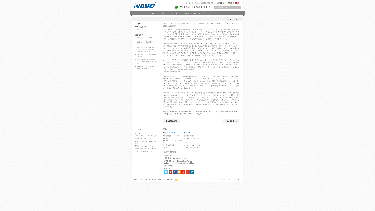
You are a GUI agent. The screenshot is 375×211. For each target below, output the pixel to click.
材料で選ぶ (188, 132)
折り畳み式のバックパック (171, 136)
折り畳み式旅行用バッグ (170, 145)
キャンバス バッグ (202, 43)
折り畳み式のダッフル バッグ (144, 138)
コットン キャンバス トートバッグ (189, 114)
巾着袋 (165, 147)
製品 (162, 13)
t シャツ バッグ (140, 133)
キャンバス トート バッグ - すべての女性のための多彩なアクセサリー (146, 42)
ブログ (238, 19)
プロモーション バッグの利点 (145, 37)
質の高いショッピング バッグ (144, 146)
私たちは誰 (150, 13)
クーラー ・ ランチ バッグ (192, 145)
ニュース (174, 13)
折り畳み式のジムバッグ (170, 138)
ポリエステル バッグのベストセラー (146, 136)
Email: (188, 3)
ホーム (137, 13)
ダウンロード (208, 13)
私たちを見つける (190, 13)
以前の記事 (173, 121)
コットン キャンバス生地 (192, 147)
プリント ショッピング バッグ (144, 151)
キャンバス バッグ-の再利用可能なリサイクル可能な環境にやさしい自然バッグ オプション (146, 49)
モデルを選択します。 (170, 132)
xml (239, 179)
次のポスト (230, 121)
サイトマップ (231, 179)
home (230, 19)
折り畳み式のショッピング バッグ (145, 148)
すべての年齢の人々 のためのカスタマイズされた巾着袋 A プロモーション (146, 61)
